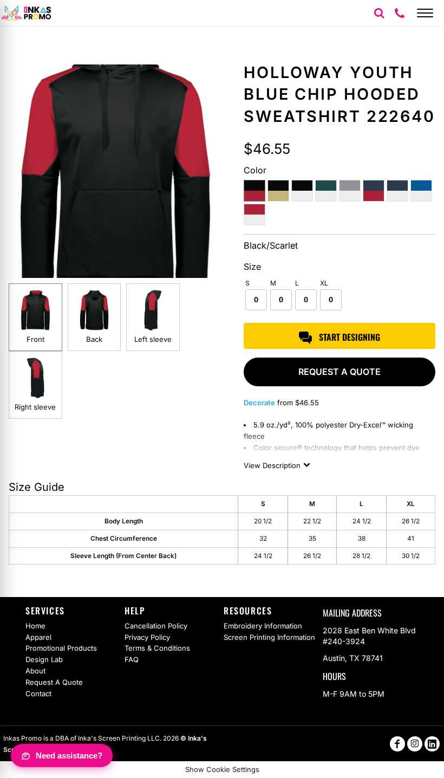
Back (94, 339)
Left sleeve (153, 339)
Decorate (259, 402)
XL (324, 283)
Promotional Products (61, 648)
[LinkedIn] (432, 743)
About (35, 670)
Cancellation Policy (156, 625)
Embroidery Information (263, 625)
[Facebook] (397, 743)
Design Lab (44, 659)
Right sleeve (35, 407)
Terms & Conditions (157, 648)
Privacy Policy (147, 637)
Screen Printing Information (269, 637)
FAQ (132, 659)
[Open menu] (425, 13)
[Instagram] (414, 743)
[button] (379, 13)
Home (35, 625)
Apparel (38, 637)
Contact (38, 693)
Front (35, 339)
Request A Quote (54, 682)
